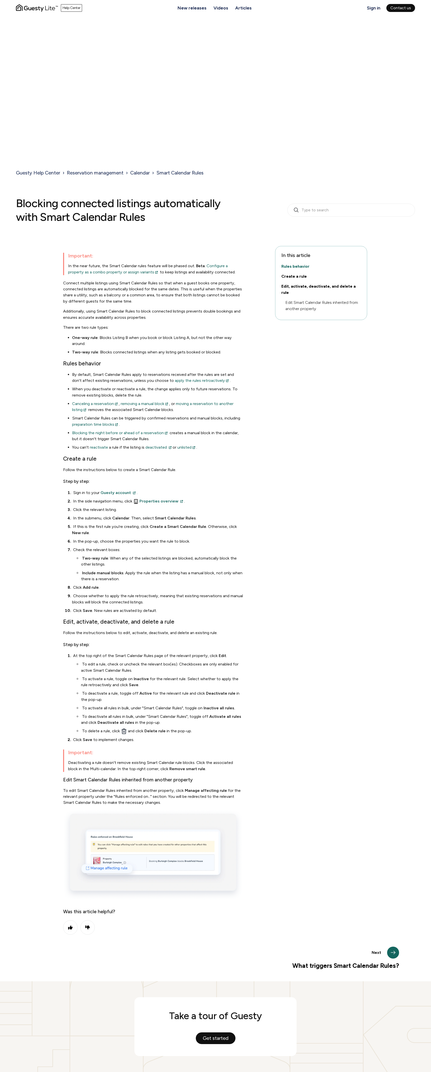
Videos (221, 8)
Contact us (400, 7)
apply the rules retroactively (200, 380)
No (87, 927)
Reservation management (95, 173)
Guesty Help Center (38, 173)
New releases (192, 8)
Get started (215, 1038)
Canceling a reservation (93, 403)
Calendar (140, 173)
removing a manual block (142, 403)
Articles (243, 8)
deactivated (156, 447)
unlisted (184, 447)
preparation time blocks (93, 424)
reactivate (99, 447)
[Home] (37, 8)
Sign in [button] (373, 8)
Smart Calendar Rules (180, 173)
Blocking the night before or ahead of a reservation (118, 432)
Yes (70, 927)
